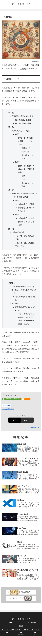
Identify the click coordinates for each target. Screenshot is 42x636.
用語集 (21, 626)
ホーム (11, 622)
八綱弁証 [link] (23, 68)
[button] (27, 420)
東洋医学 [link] (12, 65)
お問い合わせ (31, 622)
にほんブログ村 (8, 409)
